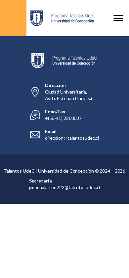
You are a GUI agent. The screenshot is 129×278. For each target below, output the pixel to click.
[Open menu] (118, 18)
